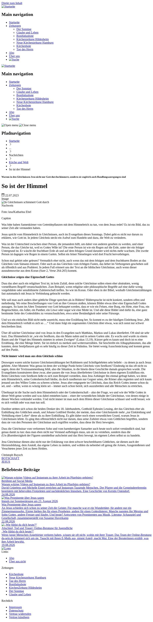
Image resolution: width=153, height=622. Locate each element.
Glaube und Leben (27, 32)
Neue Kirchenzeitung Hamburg (35, 42)
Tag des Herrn (24, 49)
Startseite (14, 22)
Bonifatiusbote (25, 35)
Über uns (14, 56)
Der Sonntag (23, 29)
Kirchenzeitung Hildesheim (32, 39)
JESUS (5, 461)
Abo (11, 52)
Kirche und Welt (18, 162)
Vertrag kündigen (19, 617)
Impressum (15, 607)
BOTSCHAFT (10, 458)
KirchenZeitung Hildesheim (25, 587)
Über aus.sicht (17, 561)
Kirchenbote (23, 46)
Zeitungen (15, 25)
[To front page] (6, 548)
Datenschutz (16, 610)
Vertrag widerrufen (20, 613)
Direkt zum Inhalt (11, 3)
